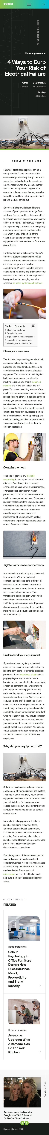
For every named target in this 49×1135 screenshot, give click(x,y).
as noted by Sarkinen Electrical (27, 283)
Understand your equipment (19, 340)
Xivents (8, 4)
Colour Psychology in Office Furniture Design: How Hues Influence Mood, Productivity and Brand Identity (19, 969)
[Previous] (22, 1123)
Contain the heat (14, 333)
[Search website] (44, 4)
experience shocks (28, 674)
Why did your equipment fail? (20, 343)
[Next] (27, 1123)
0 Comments (39, 86)
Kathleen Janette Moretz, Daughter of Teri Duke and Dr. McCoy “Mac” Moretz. (18, 1115)
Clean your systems (16, 330)
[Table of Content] (33, 326)
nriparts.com (9, 874)
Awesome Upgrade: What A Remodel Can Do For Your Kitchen (19, 1044)
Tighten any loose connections (21, 337)
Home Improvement (35, 53)
